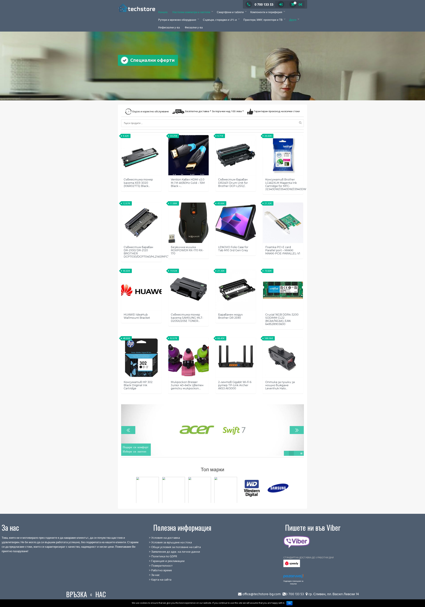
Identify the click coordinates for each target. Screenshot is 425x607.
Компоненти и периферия (266, 12)
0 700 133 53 (264, 4)
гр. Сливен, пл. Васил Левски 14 (333, 594)
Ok (289, 603)
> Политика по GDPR (159, 556)
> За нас (151, 575)
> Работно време (157, 570)
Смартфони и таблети (230, 12)
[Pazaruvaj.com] (293, 577)
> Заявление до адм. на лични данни (171, 551)
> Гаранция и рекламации (163, 561)
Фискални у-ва (194, 28)
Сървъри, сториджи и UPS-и (220, 20)
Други (292, 20)
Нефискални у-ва (169, 28)
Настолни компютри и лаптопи (191, 12)
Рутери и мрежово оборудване (177, 20)
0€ (298, 4)
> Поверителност (157, 565)
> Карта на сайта (156, 579)
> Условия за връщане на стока (167, 542)
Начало (163, 12)
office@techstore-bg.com (261, 594)
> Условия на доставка (161, 538)
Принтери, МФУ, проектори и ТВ (263, 20)
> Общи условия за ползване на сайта (171, 547)
